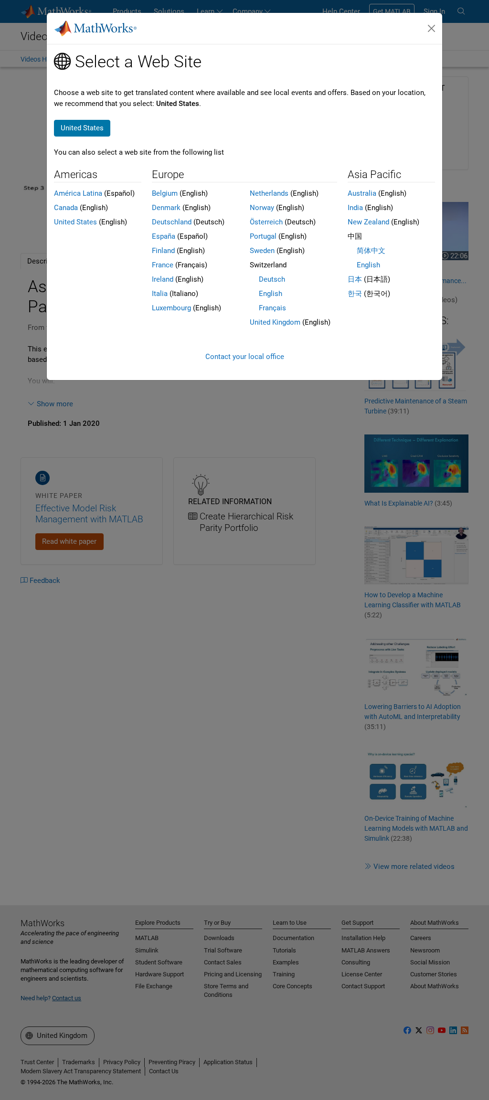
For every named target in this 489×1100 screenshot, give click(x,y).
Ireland (162, 279)
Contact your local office (244, 356)
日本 (355, 279)
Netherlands (269, 193)
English (270, 293)
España (163, 236)
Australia (362, 193)
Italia (160, 293)
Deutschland (171, 222)
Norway (262, 207)
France (162, 265)
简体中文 (371, 250)
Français (272, 308)
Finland (163, 250)
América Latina (78, 193)
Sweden (262, 250)
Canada (66, 207)
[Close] (432, 28)
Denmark (166, 207)
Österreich (266, 222)
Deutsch (272, 279)
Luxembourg (171, 308)
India (355, 207)
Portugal (263, 236)
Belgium (165, 193)
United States (75, 222)
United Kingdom (275, 322)
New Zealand (368, 222)
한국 (355, 293)
